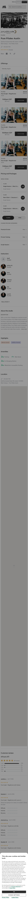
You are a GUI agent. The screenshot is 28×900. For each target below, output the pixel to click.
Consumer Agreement (16, 886)
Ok (14, 891)
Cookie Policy (15, 897)
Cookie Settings (14, 895)
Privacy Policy (12, 888)
